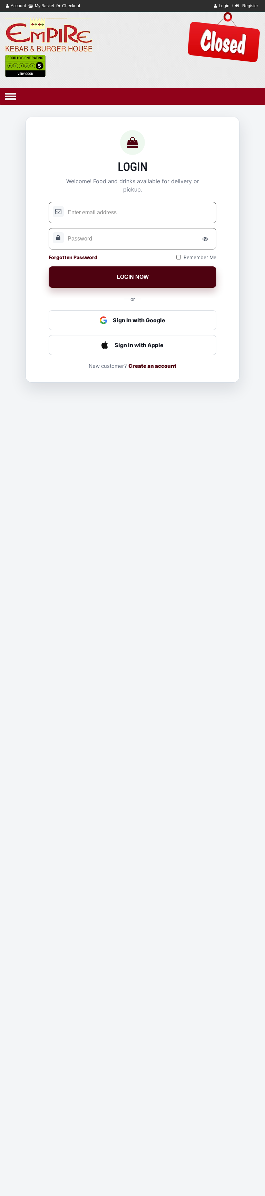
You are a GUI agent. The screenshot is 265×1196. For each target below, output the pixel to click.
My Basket (44, 5)
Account (18, 5)
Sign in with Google (139, 320)
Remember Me (200, 257)
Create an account (152, 366)
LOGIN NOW (133, 277)
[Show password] (205, 239)
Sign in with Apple (139, 345)
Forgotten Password (73, 257)
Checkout (71, 5)
